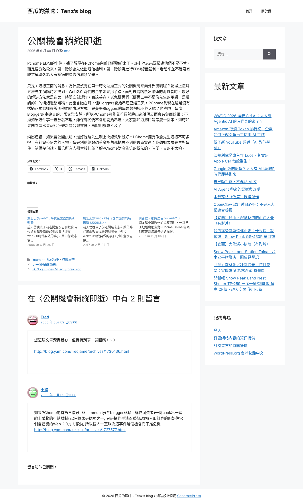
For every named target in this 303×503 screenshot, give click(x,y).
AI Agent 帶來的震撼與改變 (237, 189)
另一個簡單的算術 (44, 264)
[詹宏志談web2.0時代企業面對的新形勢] (55, 231)
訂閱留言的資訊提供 (231, 345)
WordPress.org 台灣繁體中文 (239, 353)
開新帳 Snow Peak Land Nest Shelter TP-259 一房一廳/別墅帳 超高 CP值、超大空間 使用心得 (244, 284)
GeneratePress (189, 496)
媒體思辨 (68, 259)
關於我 (266, 11)
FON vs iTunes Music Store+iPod (56, 269)
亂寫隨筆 (53, 259)
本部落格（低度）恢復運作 (236, 197)
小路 (44, 390)
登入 (217, 330)
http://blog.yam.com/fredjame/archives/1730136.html (81, 351)
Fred (45, 317)
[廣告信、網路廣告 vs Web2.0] (166, 227)
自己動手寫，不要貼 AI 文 (235, 182)
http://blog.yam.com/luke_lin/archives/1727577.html (80, 430)
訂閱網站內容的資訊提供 (234, 338)
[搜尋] (269, 54)
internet (37, 259)
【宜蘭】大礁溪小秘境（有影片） (242, 244)
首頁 (249, 11)
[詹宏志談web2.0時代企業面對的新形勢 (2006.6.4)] (111, 231)
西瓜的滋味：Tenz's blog (59, 11)
